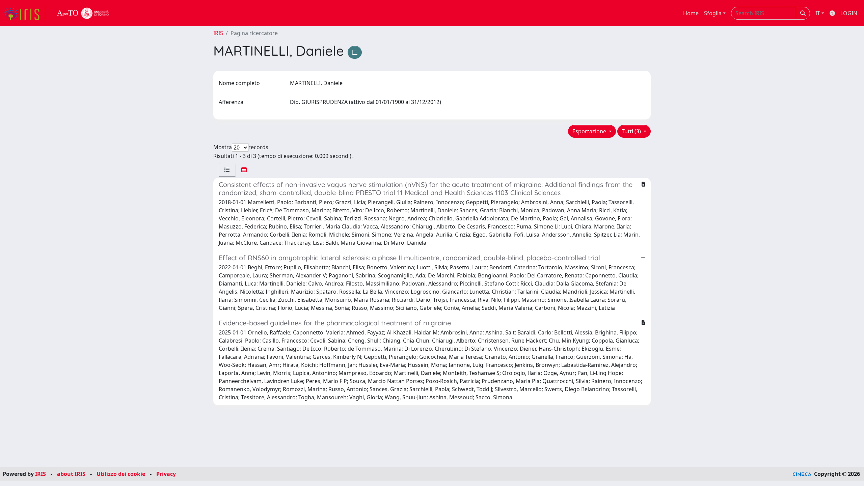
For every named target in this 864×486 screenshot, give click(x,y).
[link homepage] (24, 13)
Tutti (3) (632, 131)
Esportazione (590, 131)
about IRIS (71, 474)
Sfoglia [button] (713, 13)
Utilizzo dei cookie (121, 474)
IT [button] (817, 13)
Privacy (166, 474)
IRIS (218, 33)
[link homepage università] (83, 13)
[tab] (227, 170)
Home (691, 13)
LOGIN (848, 13)
